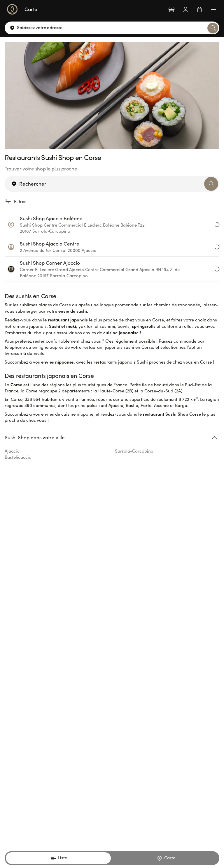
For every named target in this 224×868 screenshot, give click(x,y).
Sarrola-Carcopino (134, 451)
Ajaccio (12, 451)
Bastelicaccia (18, 457)
